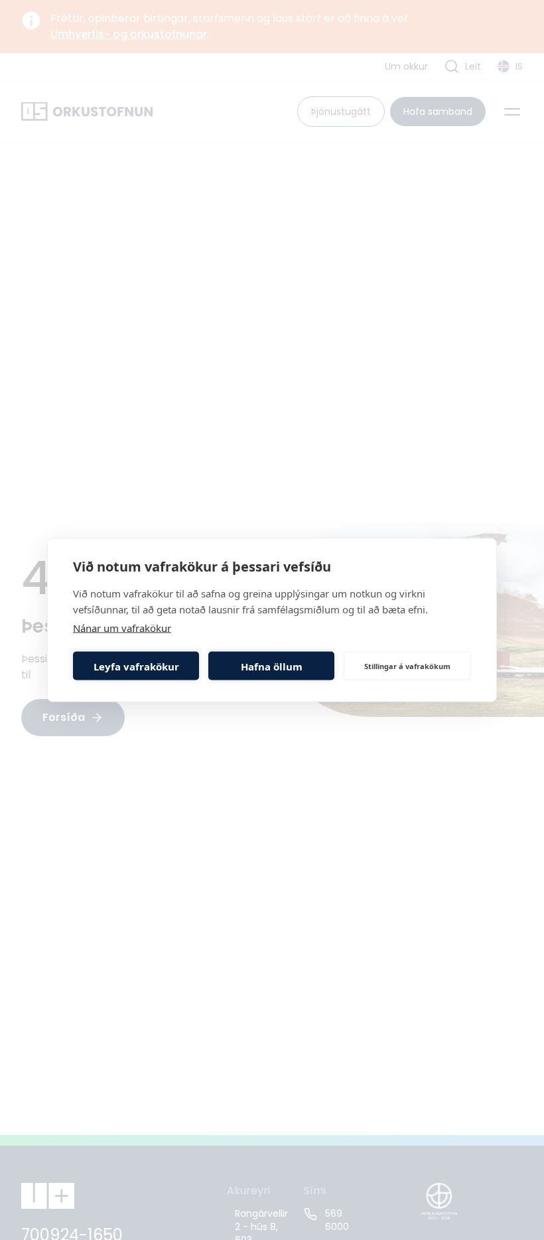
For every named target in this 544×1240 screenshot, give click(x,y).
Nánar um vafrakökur (122, 628)
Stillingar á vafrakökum (407, 665)
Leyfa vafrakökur (136, 665)
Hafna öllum (272, 665)
